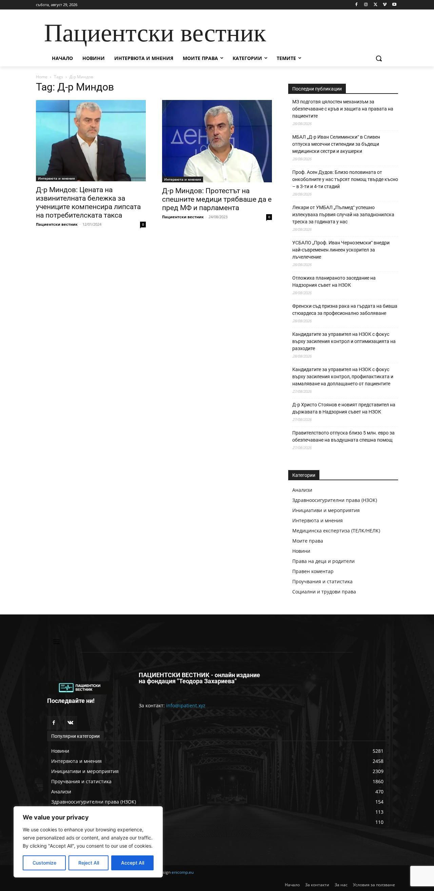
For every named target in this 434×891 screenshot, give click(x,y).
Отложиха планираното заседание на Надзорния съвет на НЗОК (334, 281)
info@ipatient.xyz (185, 705)
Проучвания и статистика (322, 581)
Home (41, 77)
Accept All (132, 863)
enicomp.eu (183, 872)
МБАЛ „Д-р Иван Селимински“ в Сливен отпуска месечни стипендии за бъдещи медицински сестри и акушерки (336, 144)
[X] (375, 5)
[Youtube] (394, 5)
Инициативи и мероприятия (326, 510)
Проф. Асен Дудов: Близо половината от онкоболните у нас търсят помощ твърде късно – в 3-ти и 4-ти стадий (345, 179)
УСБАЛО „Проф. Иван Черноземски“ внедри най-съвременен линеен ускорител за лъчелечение (341, 250)
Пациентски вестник (57, 224)
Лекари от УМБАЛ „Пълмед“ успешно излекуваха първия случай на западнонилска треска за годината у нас (343, 214)
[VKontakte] (70, 722)
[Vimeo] (385, 5)
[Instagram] (366, 5)
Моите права (307, 541)
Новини (301, 551)
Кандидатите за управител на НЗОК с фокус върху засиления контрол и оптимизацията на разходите (344, 341)
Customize (44, 863)
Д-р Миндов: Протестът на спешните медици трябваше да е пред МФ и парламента (217, 199)
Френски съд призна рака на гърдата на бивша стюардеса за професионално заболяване (344, 309)
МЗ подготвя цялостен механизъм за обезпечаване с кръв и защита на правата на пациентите (342, 109)
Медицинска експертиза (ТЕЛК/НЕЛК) (336, 530)
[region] (88, 841)
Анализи (302, 490)
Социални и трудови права (324, 591)
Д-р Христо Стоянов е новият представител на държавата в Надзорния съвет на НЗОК (343, 408)
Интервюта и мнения (56, 178)
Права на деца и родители (323, 561)
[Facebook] (356, 5)
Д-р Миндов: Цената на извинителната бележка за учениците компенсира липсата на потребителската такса (88, 202)
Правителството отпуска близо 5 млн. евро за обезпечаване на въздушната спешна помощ (343, 436)
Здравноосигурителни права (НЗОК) (334, 500)
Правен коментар (313, 571)
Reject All (88, 863)
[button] (379, 58)
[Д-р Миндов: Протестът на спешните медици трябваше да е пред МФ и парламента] (217, 141)
